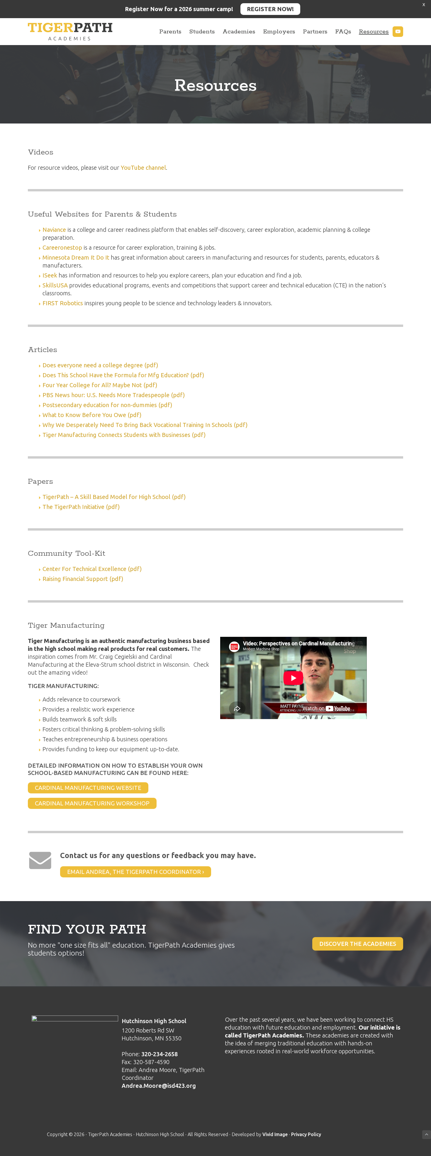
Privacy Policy (306, 1134)
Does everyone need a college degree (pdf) (100, 365)
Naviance (54, 229)
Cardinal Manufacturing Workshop (92, 803)
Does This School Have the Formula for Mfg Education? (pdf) (123, 375)
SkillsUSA (55, 285)
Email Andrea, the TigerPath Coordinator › (135, 871)
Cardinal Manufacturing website (88, 787)
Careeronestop (62, 247)
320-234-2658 (159, 1054)
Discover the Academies (357, 943)
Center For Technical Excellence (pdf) (93, 568)
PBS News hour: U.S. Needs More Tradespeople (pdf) (114, 395)
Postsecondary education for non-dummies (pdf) (107, 405)
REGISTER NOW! (270, 9)
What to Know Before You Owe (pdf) (92, 414)
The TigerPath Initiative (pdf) (81, 506)
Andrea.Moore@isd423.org (159, 1085)
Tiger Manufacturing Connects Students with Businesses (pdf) (124, 434)
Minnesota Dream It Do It (76, 257)
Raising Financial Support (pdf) (83, 578)
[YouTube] (398, 31)
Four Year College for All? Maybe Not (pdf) (100, 385)
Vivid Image (275, 1134)
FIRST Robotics (63, 303)
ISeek (50, 275)
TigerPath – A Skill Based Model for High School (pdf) (114, 496)
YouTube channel (143, 167)
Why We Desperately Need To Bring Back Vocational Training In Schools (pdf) (145, 424)
